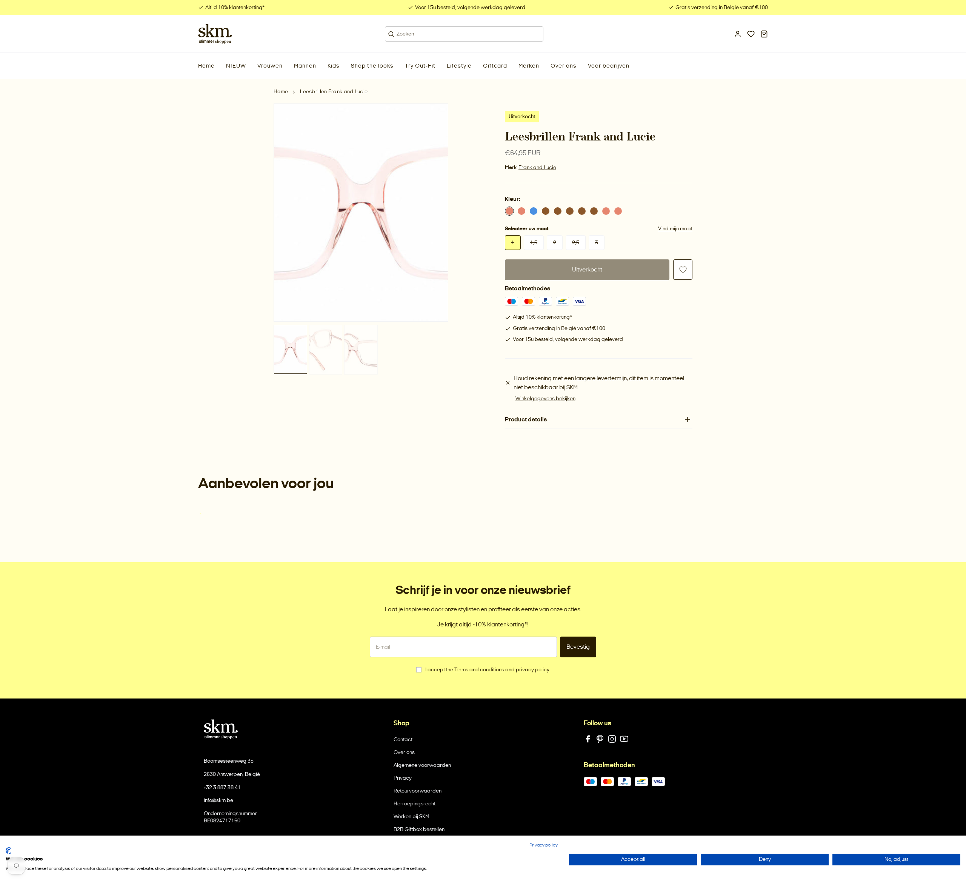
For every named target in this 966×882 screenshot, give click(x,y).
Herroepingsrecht (414, 803)
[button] (236, 66)
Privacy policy (543, 845)
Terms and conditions (479, 669)
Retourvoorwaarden (417, 791)
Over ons (404, 752)
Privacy (403, 778)
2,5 (575, 242)
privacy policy (532, 669)
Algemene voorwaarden (422, 765)
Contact (403, 739)
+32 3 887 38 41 (222, 787)
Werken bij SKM (411, 816)
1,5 (533, 242)
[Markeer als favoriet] (682, 269)
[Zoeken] (391, 34)
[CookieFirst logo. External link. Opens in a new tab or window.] (8, 850)
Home (281, 91)
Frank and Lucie (537, 167)
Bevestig (578, 646)
